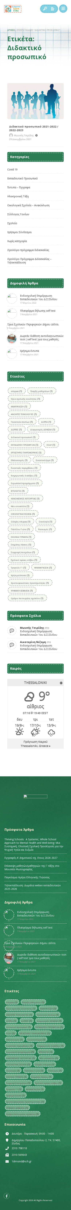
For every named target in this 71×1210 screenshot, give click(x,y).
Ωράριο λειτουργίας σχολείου (27, 598)
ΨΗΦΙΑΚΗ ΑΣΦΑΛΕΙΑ (22, 590)
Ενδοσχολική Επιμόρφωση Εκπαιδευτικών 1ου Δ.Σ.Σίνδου (38, 299)
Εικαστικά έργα (45, 460)
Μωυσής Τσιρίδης (24, 135)
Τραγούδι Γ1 (18, 567)
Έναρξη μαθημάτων (41, 391)
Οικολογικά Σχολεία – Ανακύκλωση (28, 205)
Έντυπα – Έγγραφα (18, 187)
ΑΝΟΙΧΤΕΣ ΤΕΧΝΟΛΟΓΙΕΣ (24, 414)
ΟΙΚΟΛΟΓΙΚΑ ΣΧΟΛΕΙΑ (23, 513)
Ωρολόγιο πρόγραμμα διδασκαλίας (28, 250)
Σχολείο (12, 223)
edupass (16, 391)
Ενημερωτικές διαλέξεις (24, 475)
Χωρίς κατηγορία (17, 241)
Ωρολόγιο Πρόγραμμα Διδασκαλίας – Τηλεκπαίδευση (29, 260)
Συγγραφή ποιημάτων (23, 552)
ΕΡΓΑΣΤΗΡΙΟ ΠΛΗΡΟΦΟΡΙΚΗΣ (26, 452)
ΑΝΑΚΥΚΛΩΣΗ (19, 406)
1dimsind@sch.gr (21, 1161)
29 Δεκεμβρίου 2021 (20, 139)
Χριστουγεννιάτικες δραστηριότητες (30, 583)
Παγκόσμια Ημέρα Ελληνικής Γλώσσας (27, 877)
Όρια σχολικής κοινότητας (25, 398)
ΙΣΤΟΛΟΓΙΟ (17, 490)
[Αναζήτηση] (45, 9)
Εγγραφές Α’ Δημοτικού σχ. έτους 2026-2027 (30, 857)
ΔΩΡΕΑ (46, 421)
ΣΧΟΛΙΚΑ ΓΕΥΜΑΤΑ (21, 537)
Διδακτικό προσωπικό (23, 437)
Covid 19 (12, 169)
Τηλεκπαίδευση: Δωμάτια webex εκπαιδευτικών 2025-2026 (32, 887)
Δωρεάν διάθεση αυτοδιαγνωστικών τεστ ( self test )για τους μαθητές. (42, 339)
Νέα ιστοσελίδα (20, 506)
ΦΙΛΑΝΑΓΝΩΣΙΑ (43, 567)
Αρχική (11, 30)
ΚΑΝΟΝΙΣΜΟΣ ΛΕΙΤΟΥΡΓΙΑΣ (25, 498)
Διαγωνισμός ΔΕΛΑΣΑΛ (42, 429)
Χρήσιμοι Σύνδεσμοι (19, 232)
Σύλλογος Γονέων (18, 214)
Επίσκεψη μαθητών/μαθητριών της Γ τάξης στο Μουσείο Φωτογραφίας (31, 867)
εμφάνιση (52, 9)
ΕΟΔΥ (51, 444)
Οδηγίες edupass (20, 521)
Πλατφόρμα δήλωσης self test (38, 312)
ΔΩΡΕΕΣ (16, 429)
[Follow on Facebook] (6, 1196)
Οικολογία (45, 521)
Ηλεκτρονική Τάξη (18, 196)
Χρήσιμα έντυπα (29, 352)
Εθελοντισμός (19, 460)
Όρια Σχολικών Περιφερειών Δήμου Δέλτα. (33, 326)
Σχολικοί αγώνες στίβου (24, 560)
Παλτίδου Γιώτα (20, 529)
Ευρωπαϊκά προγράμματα (25, 483)
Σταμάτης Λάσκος (21, 544)
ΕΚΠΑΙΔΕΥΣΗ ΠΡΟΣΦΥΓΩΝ (24, 444)
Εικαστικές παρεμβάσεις (24, 467)
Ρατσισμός (45, 529)
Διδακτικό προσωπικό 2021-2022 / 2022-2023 (35, 101)
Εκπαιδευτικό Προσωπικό (22, 178)
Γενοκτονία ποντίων (22, 421)
